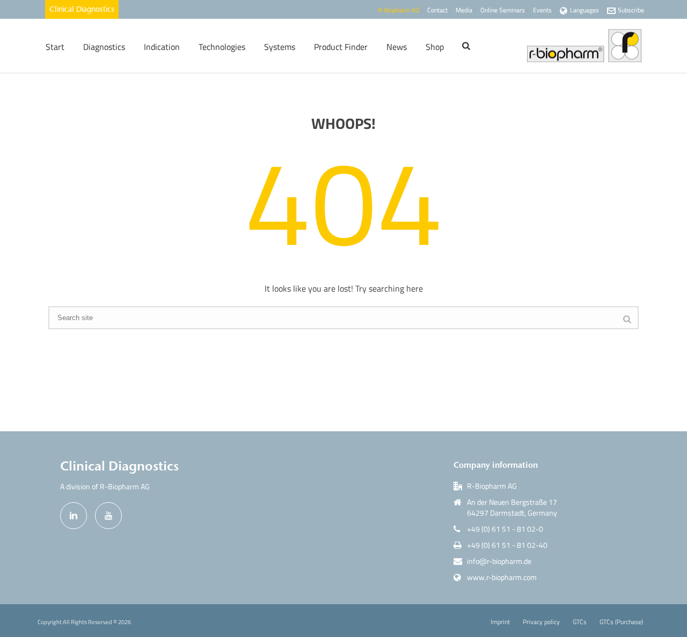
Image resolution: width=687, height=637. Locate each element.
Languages (584, 10)
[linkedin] (73, 515)
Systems (279, 46)
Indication (162, 46)
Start (55, 46)
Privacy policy (541, 622)
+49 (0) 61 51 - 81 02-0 (505, 529)
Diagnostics (104, 46)
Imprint (500, 622)
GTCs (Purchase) (621, 622)
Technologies (222, 46)
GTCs (580, 622)
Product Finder (341, 46)
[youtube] (108, 515)
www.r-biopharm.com (502, 577)
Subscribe (631, 10)
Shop (435, 46)
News (396, 46)
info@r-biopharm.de (499, 561)
